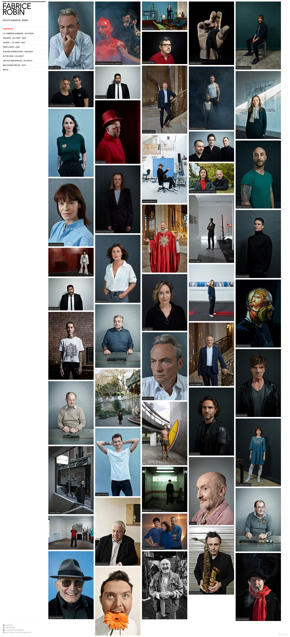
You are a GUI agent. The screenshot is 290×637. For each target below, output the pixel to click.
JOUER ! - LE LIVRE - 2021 (14, 42)
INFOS (5, 69)
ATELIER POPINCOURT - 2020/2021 (18, 51)
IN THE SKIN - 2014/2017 (13, 56)
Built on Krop (283, 634)
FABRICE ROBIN (16, 9)
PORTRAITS (8, 28)
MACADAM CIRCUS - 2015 (14, 65)
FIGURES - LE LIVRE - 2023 (14, 38)
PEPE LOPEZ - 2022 (11, 47)
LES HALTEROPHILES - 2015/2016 (17, 60)
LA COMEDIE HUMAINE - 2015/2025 (18, 33)
